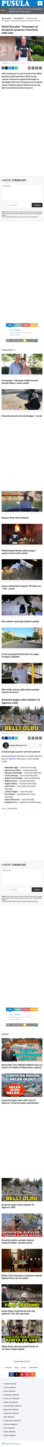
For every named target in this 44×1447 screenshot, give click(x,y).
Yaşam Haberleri (10, 1435)
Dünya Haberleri (9, 1432)
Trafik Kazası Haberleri (12, 1421)
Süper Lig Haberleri (11, 1402)
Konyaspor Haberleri (11, 1395)
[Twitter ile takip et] (16, 1374)
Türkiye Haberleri (10, 1384)
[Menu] (40, 3)
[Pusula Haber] (16, 3)
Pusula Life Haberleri (11, 1398)
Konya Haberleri (9, 1391)
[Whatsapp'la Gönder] (16, 68)
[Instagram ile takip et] (40, 745)
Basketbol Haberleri (11, 1410)
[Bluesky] (9, 68)
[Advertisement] (22, 150)
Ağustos (12, 759)
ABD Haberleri (9, 1417)
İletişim (23, 1368)
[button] (33, 68)
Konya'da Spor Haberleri (12, 1406)
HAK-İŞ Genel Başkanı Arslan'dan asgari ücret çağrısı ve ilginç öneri (26, 10)
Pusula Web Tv (19, 18)
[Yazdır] (29, 68)
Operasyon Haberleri (11, 1413)
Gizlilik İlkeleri (33, 1368)
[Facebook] (3, 68)
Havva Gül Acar (16, 745)
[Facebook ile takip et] (11, 1374)
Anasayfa (7, 18)
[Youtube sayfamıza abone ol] (22, 1374)
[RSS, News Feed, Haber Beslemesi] (32, 1374)
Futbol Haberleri (10, 1387)
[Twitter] (6, 68)
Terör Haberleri (9, 1428)
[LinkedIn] (13, 68)
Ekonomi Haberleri (10, 1424)
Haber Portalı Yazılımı (12, 1444)
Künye (16, 1368)
